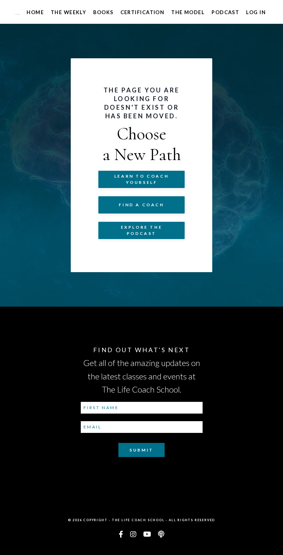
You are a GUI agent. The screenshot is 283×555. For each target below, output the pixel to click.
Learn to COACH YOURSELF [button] (141, 179)
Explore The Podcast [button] (142, 230)
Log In (256, 12)
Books (103, 12)
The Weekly (68, 12)
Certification (142, 12)
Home (35, 12)
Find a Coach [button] (141, 204)
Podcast (225, 12)
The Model (188, 12)
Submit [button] (141, 450)
